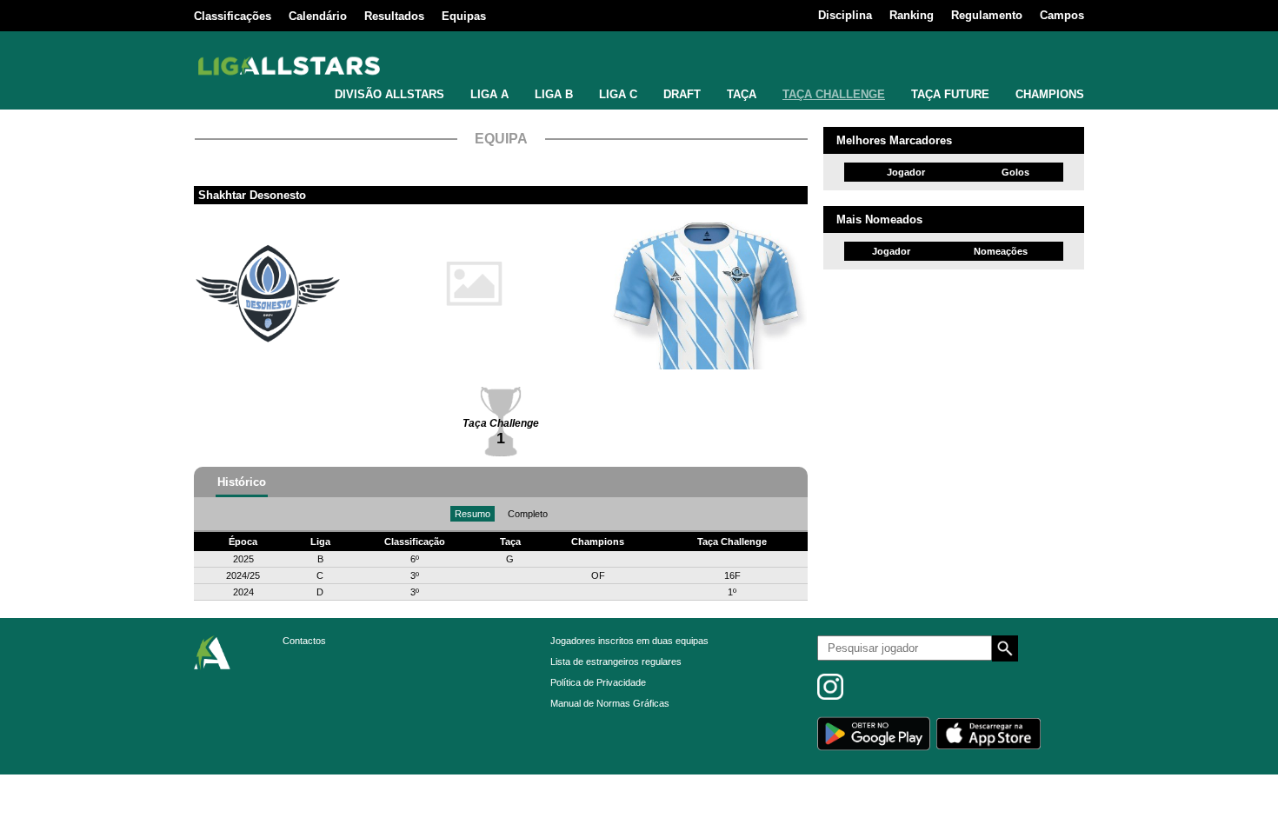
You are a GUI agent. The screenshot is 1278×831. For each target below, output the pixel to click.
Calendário (318, 16)
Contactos (304, 640)
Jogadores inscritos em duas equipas (629, 640)
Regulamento (986, 15)
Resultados (394, 16)
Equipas (464, 16)
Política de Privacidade (598, 682)
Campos (1062, 15)
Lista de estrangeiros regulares (616, 661)
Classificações (232, 16)
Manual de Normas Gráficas (609, 703)
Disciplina (845, 15)
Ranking (911, 15)
